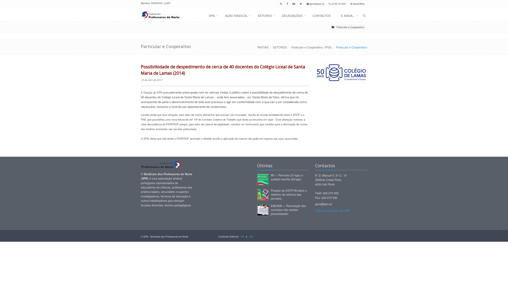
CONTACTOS (322, 16)
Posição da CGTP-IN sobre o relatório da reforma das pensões (289, 194)
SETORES (265, 16)
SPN (212, 16)
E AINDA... (348, 16)
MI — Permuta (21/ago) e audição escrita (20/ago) (287, 177)
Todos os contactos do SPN (332, 211)
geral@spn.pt (316, 3)
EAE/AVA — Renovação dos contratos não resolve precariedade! (288, 210)
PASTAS (262, 47)
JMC (251, 236)
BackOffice (359, 3)
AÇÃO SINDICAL (236, 16)
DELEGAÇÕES (292, 16)
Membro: (145, 3)
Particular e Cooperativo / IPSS (311, 47)
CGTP (167, 3)
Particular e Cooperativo (350, 27)
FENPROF (156, 3)
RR (242, 236)
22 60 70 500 (338, 3)
